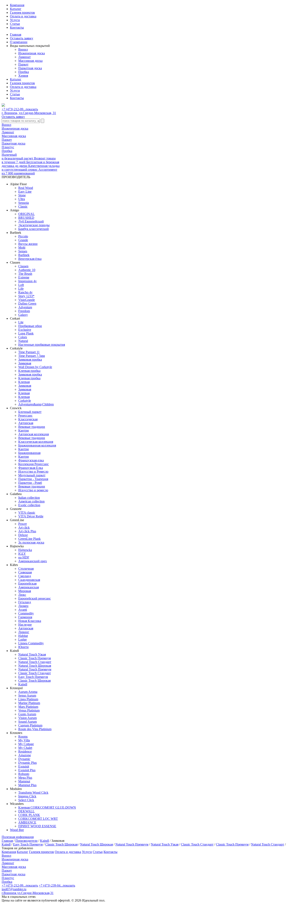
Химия (23, 75)
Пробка (23, 72)
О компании (18, 42)
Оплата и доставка (23, 16)
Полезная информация (18, 837)
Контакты (17, 27)
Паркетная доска (30, 68)
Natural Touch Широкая (96, 844)
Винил (23, 49)
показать (32, 109)
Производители (26, 840)
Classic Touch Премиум (232, 844)
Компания (17, 5)
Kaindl (44, 840)
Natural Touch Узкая (164, 844)
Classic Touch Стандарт (197, 844)
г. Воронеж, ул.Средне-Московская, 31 (29, 113)
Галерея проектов (22, 12)
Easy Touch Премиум (28, 844)
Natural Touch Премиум (131, 844)
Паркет (23, 64)
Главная (15, 34)
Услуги (15, 20)
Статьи (15, 24)
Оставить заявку (21, 38)
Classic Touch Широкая (61, 844)
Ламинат (24, 57)
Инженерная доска (31, 53)
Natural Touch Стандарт (267, 844)
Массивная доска (30, 60)
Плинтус (8, 147)
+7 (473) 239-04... (57, 885)
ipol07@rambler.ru (14, 889)
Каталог (15, 9)
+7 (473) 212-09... (20, 109)
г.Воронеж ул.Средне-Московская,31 (28, 893)
